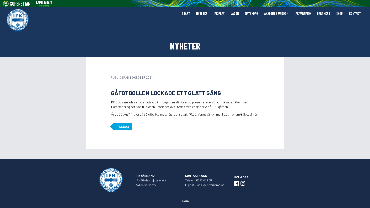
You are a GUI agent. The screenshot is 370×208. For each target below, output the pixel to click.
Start (186, 13)
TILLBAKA (123, 126)
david (186, 200)
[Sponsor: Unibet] (44, 4)
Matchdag (251, 13)
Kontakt (355, 13)
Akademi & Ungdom (276, 13)
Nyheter (202, 13)
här (255, 114)
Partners (323, 13)
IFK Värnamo (303, 13)
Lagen (235, 13)
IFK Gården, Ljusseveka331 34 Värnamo (151, 182)
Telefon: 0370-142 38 (198, 180)
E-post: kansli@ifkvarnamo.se (204, 185)
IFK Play (219, 13)
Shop (339, 13)
